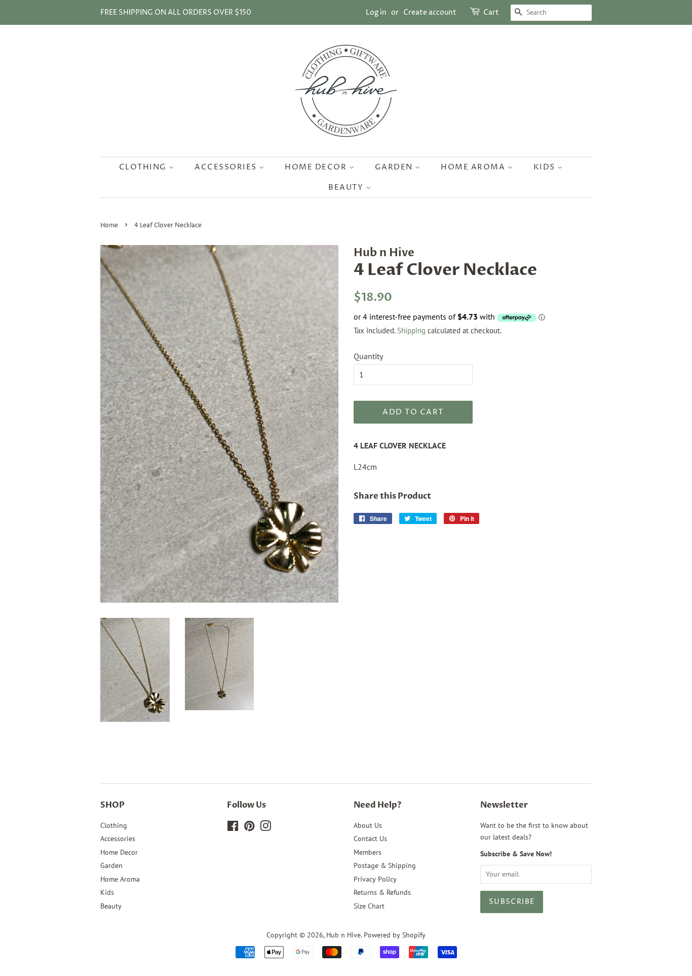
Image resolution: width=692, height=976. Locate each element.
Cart (491, 12)
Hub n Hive (343, 934)
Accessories (227, 167)
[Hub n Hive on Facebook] (233, 827)
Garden (395, 167)
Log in (376, 12)
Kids (545, 167)
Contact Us (370, 838)
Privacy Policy (375, 879)
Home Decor (317, 167)
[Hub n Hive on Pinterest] (249, 827)
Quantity (368, 356)
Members (367, 852)
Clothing (144, 167)
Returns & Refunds (382, 892)
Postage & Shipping (385, 865)
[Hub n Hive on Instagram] (265, 827)
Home (109, 225)
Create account (429, 12)
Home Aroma (474, 167)
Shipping (411, 330)
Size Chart (369, 906)
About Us (368, 825)
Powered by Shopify (395, 934)
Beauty (347, 187)
